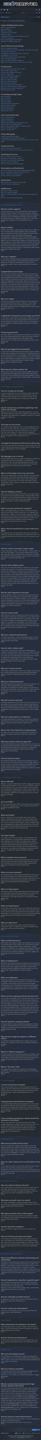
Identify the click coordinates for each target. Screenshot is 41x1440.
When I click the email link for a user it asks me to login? (16, 62)
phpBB (23, 465)
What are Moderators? (7, 119)
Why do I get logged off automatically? (11, 39)
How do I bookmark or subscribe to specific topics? (15, 172)
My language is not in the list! (9, 55)
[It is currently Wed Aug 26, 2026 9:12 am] (36, 17)
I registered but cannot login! (9, 32)
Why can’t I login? (6, 34)
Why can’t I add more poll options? (10, 76)
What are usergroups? (7, 121)
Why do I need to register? (8, 27)
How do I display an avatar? (8, 58)
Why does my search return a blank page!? (13, 160)
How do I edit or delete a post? (9, 70)
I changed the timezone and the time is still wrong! (15, 53)
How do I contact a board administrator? (12, 198)
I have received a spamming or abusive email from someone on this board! (19, 140)
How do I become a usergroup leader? (11, 124)
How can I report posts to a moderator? (12, 84)
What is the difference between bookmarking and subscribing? (18, 170)
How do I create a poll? (7, 74)
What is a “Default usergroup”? (9, 128)
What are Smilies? (6, 100)
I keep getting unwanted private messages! (13, 138)
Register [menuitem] (40, 10)
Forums (5, 10)
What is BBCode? (6, 96)
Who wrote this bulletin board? (9, 190)
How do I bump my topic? (8, 90)
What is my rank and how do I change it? (12, 60)
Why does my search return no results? (12, 158)
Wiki (8, 10)
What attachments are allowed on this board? (13, 182)
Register (9, 13)
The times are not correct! (8, 51)
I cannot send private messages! (10, 136)
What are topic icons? (7, 110)
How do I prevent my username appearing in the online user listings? (20, 50)
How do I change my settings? (9, 48)
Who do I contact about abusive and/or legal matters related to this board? (19, 195)
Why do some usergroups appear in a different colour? (16, 126)
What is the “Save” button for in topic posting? (13, 86)
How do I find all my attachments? (10, 184)
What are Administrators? (8, 117)
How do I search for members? (9, 162)
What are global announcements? (10, 103)
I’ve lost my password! (7, 38)
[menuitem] (39, 17)
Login (3, 13)
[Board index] (20, 4)
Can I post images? (6, 102)
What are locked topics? (7, 109)
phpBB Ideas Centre (6, 1374)
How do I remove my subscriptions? (11, 175)
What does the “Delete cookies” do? (11, 41)
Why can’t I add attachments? (9, 81)
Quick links (2, 10)
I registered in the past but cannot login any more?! (15, 36)
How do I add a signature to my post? (11, 72)
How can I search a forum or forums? (11, 156)
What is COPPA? (5, 29)
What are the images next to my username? (13, 57)
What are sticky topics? (7, 107)
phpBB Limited (10, 1358)
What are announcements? (8, 105)
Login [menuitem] (37, 10)
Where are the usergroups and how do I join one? (14, 122)
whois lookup (4, 1393)
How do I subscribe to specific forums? (12, 174)
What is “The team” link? (7, 129)
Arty (15, 1437)
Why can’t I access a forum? (9, 79)
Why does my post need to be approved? (12, 88)
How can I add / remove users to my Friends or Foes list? (17, 150)
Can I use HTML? (6, 98)
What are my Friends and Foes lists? (11, 148)
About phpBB (4, 1361)
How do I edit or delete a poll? (9, 77)
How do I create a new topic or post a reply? (13, 69)
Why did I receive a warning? (9, 83)
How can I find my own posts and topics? (12, 163)
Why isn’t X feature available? (9, 192)
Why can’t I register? (6, 31)
